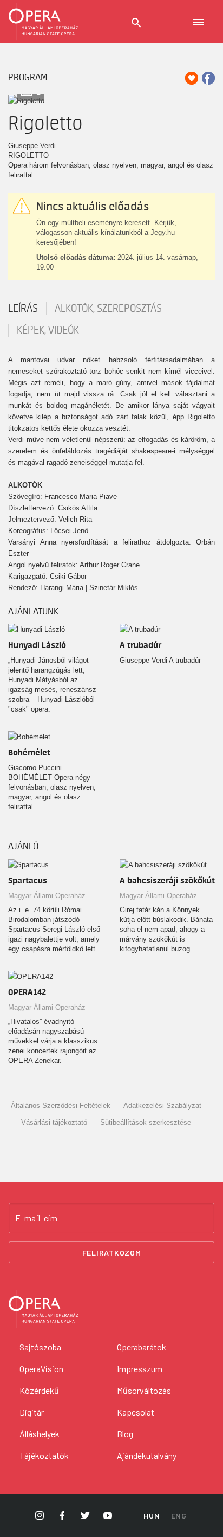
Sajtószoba (40, 1347)
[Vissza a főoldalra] (43, 22)
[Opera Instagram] (39, 1515)
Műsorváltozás (144, 1390)
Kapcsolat (135, 1412)
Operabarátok (141, 1347)
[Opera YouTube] (107, 1515)
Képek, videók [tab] (48, 330)
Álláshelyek (39, 1434)
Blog (125, 1434)
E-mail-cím (36, 1218)
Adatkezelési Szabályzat (162, 1105)
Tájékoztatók (44, 1455)
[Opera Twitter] (85, 1515)
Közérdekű (39, 1390)
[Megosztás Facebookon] (208, 78)
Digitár (31, 1412)
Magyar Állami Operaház (47, 896)
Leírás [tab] (23, 309)
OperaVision (41, 1368)
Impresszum (139, 1368)
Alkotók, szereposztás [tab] (108, 309)
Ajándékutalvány (146, 1455)
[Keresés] (136, 22)
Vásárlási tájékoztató (54, 1122)
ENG (179, 1515)
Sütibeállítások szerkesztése (145, 1122)
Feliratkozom (111, 1252)
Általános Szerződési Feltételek (60, 1105)
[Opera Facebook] (62, 1515)
